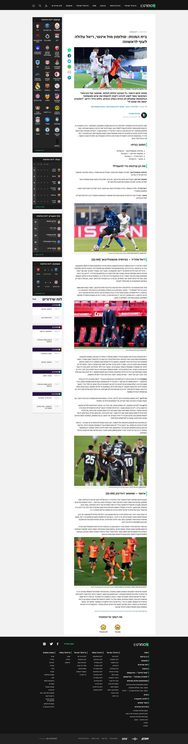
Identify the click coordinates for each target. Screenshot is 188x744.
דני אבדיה (83, 675)
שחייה (52, 665)
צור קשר (104, 738)
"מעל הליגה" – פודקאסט (137, 673)
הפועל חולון (82, 668)
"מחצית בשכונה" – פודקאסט (135, 677)
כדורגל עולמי (115, 6)
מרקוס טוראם (105, 611)
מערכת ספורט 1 (134, 113)
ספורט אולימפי (49, 675)
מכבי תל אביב (113, 681)
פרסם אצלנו (113, 738)
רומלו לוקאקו (98, 611)
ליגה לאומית (114, 659)
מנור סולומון (117, 611)
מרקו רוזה (110, 611)
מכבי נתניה (114, 693)
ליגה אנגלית (98, 662)
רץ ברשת (144, 657)
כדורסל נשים (82, 662)
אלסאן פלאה (136, 611)
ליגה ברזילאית (97, 687)
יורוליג (68, 659)
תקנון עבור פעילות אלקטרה (138, 687)
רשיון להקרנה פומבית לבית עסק (137, 713)
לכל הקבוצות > (39, 150)
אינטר (127, 107)
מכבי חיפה (114, 675)
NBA (68, 656)
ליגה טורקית (98, 681)
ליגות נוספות (97, 690)
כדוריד (52, 659)
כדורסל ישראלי (82, 6)
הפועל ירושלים (81, 671)
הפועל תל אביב (113, 684)
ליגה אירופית (98, 659)
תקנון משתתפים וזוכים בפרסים (137, 684)
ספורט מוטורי (49, 687)
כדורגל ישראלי (130, 6)
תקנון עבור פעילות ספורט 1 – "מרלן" (135, 691)
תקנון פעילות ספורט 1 (140, 710)
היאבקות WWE (49, 681)
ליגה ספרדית (98, 668)
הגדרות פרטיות (83, 738)
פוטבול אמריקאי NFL (47, 693)
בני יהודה (115, 696)
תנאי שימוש (143, 703)
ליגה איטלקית (97, 671)
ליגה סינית (98, 684)
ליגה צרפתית (97, 675)
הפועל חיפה (114, 687)
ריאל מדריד (134, 107)
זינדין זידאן (122, 611)
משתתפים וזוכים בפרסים (137, 681)
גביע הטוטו (114, 662)
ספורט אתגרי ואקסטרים (49, 700)
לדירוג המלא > (38, 255)
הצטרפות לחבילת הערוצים (139, 717)
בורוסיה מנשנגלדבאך (98, 107)
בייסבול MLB (50, 696)
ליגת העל (115, 656)
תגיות (146, 723)
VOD (94, 6)
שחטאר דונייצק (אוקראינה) (115, 107)
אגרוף (52, 671)
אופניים (51, 684)
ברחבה (103, 6)
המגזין (145, 726)
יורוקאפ (67, 662)
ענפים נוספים (48, 653)
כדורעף (51, 662)
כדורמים (51, 690)
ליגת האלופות (133, 32)
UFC (53, 678)
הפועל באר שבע (113, 690)
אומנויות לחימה (49, 704)
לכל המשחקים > (39, 293)
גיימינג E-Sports (141, 699)
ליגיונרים (115, 665)
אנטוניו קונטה (129, 611)
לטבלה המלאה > (39, 207)
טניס (146, 695)
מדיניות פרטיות (141, 707)
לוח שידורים (57, 6)
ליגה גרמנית (98, 665)
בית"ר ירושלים (113, 678)
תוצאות (69, 6)
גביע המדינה (114, 668)
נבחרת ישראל (113, 671)
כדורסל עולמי (64, 653)
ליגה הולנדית (98, 678)
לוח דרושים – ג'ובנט (141, 720)
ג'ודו (52, 668)
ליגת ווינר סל (82, 656)
